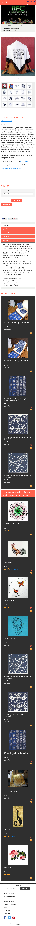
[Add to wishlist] (31, 331)
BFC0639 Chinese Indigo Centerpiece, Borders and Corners (16, 400)
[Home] (18, 11)
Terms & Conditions (10, 905)
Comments (6, 233)
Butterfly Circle (9, 600)
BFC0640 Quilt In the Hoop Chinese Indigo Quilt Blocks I (17, 438)
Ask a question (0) (6, 121)
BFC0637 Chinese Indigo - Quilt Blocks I (16, 323)
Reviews (5, 240)
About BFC (7, 899)
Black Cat (7, 829)
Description (6, 225)
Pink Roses (7, 868)
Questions (6, 237)
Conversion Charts (9, 896)
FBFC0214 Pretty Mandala (12, 524)
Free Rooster (8, 562)
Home (3, 26)
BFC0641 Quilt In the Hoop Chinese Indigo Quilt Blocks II (17, 476)
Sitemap (6, 907)
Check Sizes (24, 161)
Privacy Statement (9, 902)
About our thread (9, 893)
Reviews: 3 (14, 531)
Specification (7, 229)
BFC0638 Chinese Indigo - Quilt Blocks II (17, 361)
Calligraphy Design (10, 638)
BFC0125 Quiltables (10, 791)
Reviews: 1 (14, 569)
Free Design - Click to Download (11, 169)
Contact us (7, 910)
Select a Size (6, 191)
